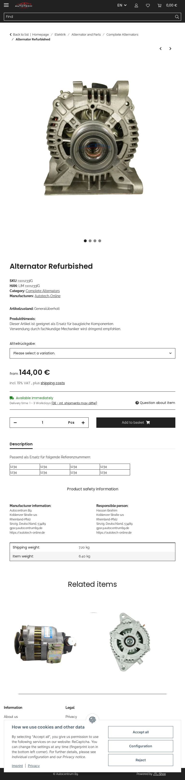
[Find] (177, 17)
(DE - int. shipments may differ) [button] (74, 403)
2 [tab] (90, 240)
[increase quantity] (83, 423)
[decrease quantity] (15, 423)
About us (11, 717)
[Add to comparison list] (152, 74)
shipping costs (53, 383)
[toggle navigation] (6, 3)
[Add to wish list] (165, 74)
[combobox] (92, 353)
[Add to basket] (13, 62)
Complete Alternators (43, 291)
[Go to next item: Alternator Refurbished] (170, 49)
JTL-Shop (159, 774)
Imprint (17, 766)
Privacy (34, 766)
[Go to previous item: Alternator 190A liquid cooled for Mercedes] (160, 49)
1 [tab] (85, 240)
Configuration (140, 746)
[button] (136, 5)
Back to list (21, 34)
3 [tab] (94, 240)
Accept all (141, 732)
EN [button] (119, 5)
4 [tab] (99, 240)
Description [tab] (21, 444)
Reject (141, 760)
